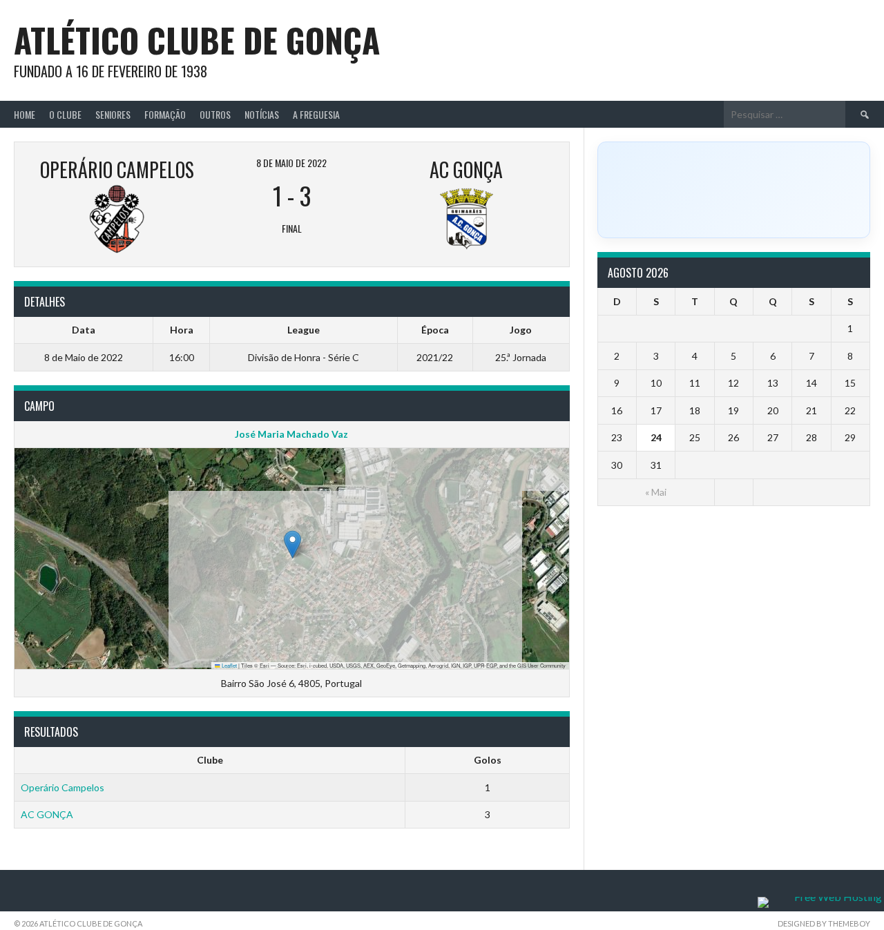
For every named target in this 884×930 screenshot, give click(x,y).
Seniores (113, 114)
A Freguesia (316, 114)
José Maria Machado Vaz (291, 434)
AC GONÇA (47, 814)
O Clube (65, 114)
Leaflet (228, 665)
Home (24, 114)
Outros (215, 114)
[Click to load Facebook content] (733, 190)
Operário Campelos (62, 787)
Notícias (261, 114)
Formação (165, 114)
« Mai (655, 492)
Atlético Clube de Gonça (197, 39)
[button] (292, 544)
